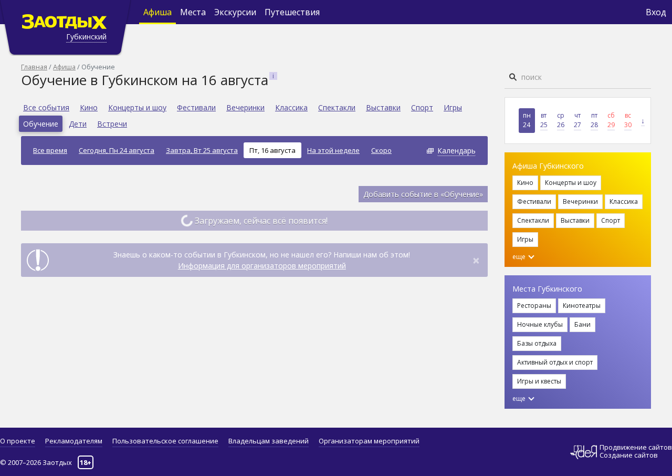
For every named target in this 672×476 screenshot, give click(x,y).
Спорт (422, 107)
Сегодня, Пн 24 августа (116, 150)
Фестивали (196, 107)
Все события (46, 107)
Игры (453, 107)
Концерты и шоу (137, 107)
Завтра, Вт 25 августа (202, 150)
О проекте (17, 441)
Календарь (456, 151)
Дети (78, 124)
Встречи (112, 124)
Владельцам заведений (268, 441)
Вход (656, 12)
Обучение (40, 124)
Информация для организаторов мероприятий (262, 266)
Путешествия (292, 12)
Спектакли (336, 107)
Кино (89, 107)
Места (193, 12)
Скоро (381, 150)
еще (519, 256)
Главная (34, 66)
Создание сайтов (629, 455)
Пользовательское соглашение (165, 441)
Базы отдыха (536, 343)
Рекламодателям (73, 441)
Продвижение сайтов (636, 447)
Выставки (383, 107)
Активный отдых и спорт (555, 362)
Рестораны (534, 305)
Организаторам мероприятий (369, 441)
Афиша (157, 12)
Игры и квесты (539, 381)
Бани (582, 324)
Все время (50, 150)
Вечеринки (245, 107)
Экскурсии (235, 12)
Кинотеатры (582, 305)
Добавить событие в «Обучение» (423, 194)
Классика (291, 107)
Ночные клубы (540, 324)
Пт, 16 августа (272, 150)
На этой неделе (333, 150)
